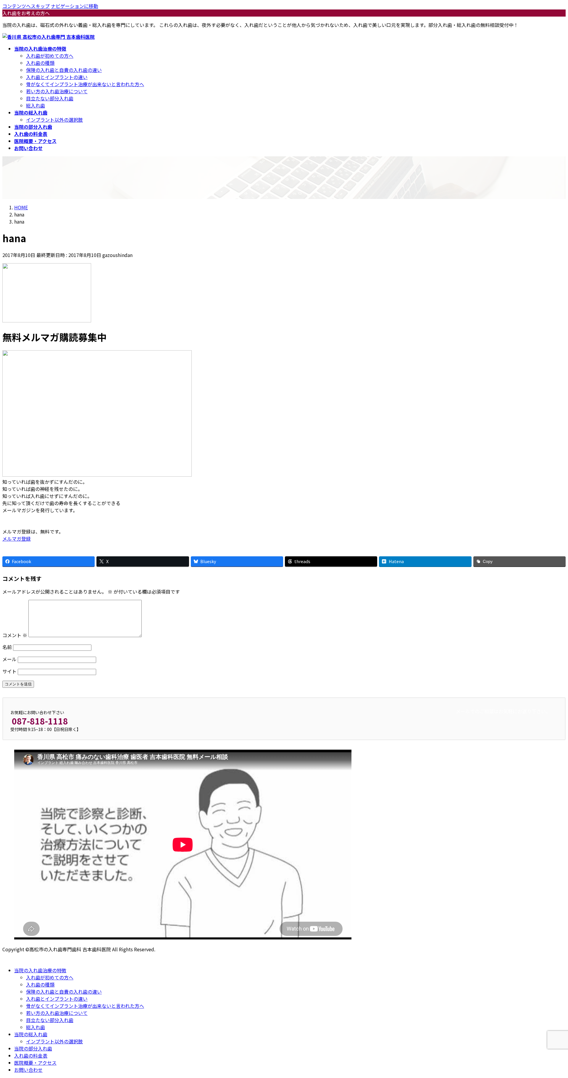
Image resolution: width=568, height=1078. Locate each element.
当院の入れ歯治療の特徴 (40, 970)
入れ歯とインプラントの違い (57, 77)
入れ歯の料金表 (30, 1055)
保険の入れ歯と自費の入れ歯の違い (64, 69)
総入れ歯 (35, 105)
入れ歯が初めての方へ (49, 55)
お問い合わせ (28, 1069)
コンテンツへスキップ (26, 5)
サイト (9, 671)
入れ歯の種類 (40, 62)
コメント (14, 635)
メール (9, 659)
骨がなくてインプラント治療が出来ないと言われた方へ (85, 84)
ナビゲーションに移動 (74, 5)
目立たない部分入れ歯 (49, 98)
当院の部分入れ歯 (33, 1048)
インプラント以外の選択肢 (54, 119)
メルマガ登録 (16, 538)
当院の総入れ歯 (30, 1034)
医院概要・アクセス (35, 1062)
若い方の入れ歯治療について (57, 91)
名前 (7, 646)
